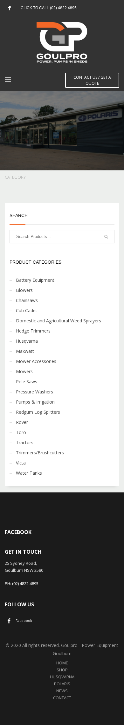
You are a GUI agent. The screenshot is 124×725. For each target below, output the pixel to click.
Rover (22, 422)
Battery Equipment (35, 280)
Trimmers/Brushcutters (40, 453)
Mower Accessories (36, 361)
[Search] (106, 236)
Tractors (24, 442)
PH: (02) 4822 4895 (21, 583)
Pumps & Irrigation (35, 402)
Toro (21, 432)
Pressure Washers (34, 392)
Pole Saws (26, 382)
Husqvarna (27, 341)
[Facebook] (9, 8)
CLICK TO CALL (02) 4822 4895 (49, 8)
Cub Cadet (26, 310)
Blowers (24, 290)
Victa (21, 463)
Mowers (24, 371)
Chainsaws (27, 300)
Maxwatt (25, 351)
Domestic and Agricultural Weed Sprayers (58, 321)
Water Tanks (29, 473)
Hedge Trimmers (33, 331)
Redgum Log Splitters (38, 412)
